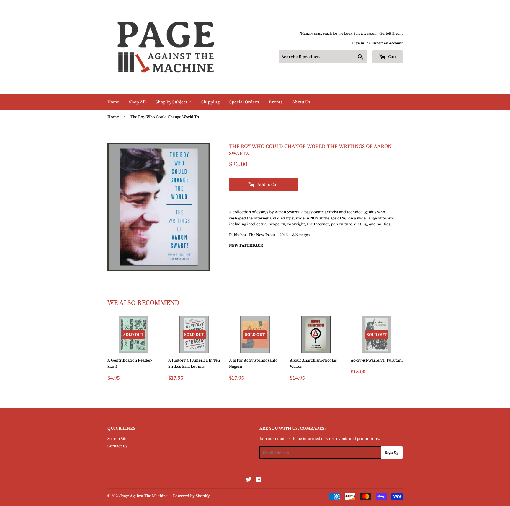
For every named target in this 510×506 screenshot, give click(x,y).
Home (113, 102)
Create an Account (387, 43)
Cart (392, 56)
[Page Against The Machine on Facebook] (258, 480)
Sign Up (392, 452)
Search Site (117, 438)
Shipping (210, 102)
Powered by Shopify (191, 495)
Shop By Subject (172, 102)
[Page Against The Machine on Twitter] (248, 480)
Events (275, 102)
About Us (301, 102)
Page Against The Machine (144, 495)
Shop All (137, 102)
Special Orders (244, 102)
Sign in (358, 43)
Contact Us (117, 445)
